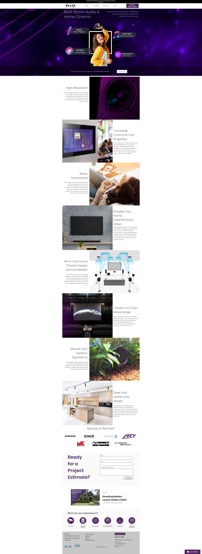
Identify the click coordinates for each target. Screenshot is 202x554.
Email (101, 461)
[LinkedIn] (66, 547)
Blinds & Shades (107, 526)
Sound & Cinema (83, 526)
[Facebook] (70, 547)
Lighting (120, 526)
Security (71, 526)
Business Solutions (132, 526)
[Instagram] (68, 547)
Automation (95, 526)
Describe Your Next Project (107, 467)
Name (101, 455)
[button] (96, 5)
